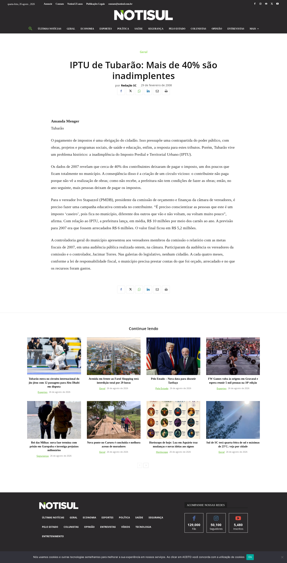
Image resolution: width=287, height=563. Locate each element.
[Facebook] (255, 4)
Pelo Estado (161, 388)
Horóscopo (162, 452)
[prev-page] (139, 465)
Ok (250, 557)
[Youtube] (277, 4)
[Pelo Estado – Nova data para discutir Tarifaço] (173, 356)
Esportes (42, 392)
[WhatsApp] (139, 91)
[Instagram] (260, 4)
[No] (282, 557)
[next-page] (146, 465)
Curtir (194, 516)
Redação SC (128, 85)
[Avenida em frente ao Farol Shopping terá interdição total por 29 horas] (114, 356)
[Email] (157, 91)
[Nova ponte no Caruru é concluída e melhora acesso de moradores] (114, 420)
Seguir (216, 516)
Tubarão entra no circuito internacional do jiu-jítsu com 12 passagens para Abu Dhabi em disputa (54, 382)
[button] (30, 28)
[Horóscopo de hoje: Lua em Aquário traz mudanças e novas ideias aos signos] (173, 420)
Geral (143, 52)
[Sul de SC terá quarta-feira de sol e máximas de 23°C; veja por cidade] (233, 420)
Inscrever (238, 516)
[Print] (166, 91)
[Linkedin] (148, 91)
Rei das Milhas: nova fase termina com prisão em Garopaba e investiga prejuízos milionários (54, 446)
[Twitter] (272, 4)
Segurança (43, 456)
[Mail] (266, 4)
